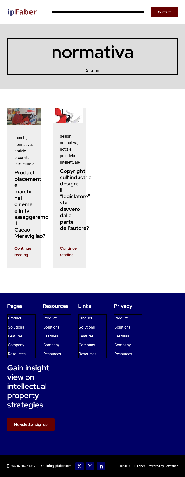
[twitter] (79, 466)
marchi (20, 137)
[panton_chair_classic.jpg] (68, 110)
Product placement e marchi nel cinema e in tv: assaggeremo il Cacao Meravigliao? (31, 204)
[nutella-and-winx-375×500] (24, 110)
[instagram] (90, 466)
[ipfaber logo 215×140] (22, 4)
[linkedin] (101, 466)
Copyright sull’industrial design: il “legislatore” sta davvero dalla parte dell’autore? (76, 200)
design (65, 136)
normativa (23, 144)
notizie (20, 151)
